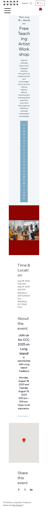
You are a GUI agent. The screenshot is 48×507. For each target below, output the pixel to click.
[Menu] (7, 10)
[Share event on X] (25, 490)
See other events (24, 182)
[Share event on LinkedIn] (31, 490)
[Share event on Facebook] (19, 490)
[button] (40, 8)
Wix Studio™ (17, 505)
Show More (23, 416)
